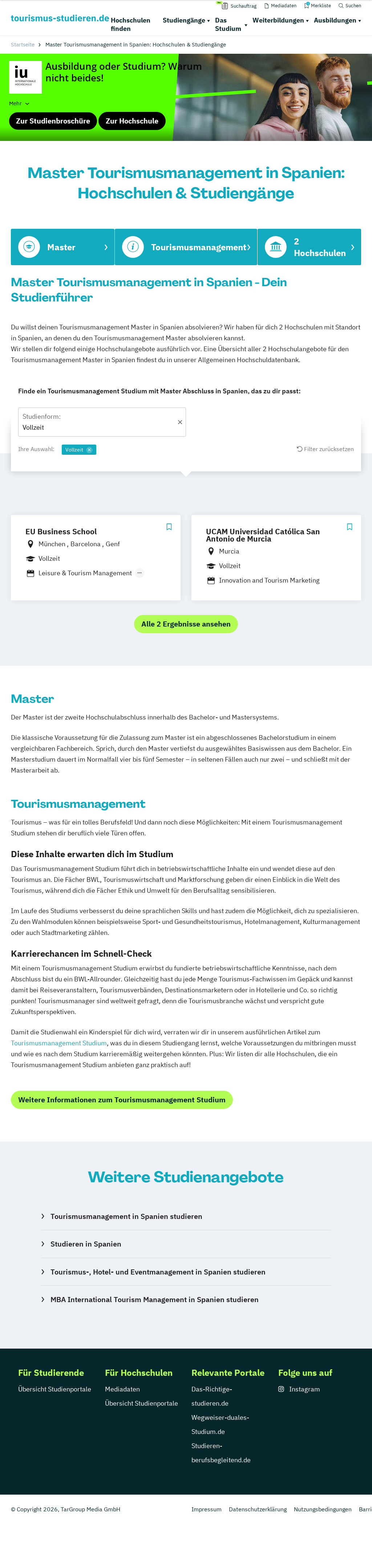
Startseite (23, 44)
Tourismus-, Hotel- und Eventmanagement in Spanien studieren (158, 1272)
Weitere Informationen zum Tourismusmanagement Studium (122, 1100)
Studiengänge (184, 20)
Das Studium (228, 24)
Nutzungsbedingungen (323, 1509)
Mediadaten (122, 1389)
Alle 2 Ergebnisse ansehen (186, 624)
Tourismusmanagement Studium (59, 1043)
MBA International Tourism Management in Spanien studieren (154, 1299)
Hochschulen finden (130, 24)
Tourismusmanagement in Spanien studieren (126, 1216)
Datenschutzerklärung (258, 1509)
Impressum (206, 1509)
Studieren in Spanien (85, 1244)
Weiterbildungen (278, 20)
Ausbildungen (335, 20)
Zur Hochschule (132, 121)
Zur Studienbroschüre (53, 121)
